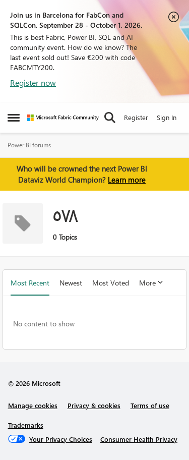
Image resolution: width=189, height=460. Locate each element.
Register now (33, 82)
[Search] (110, 117)
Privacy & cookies (94, 405)
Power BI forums (29, 145)
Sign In (166, 117)
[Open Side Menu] (14, 117)
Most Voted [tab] (110, 283)
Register (136, 117)
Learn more (127, 180)
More (147, 283)
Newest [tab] (70, 283)
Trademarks (25, 425)
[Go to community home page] (63, 117)
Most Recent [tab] (30, 283)
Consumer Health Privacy (138, 439)
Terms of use (150, 405)
